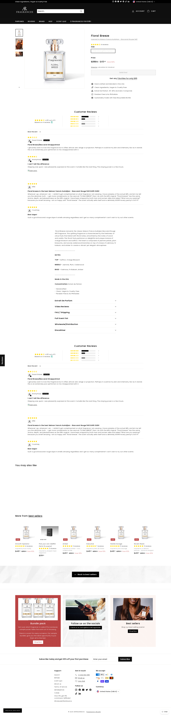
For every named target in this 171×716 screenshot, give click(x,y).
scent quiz (58, 681)
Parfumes (19, 21)
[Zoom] (54, 58)
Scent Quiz (61, 21)
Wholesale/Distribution (66, 324)
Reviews (31, 21)
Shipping (94, 67)
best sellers (35, 515)
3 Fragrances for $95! (80, 21)
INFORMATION (59, 690)
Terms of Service (60, 687)
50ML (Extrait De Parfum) (103, 51)
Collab (56, 693)
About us (57, 684)
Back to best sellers (87, 574)
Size (93, 47)
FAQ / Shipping (62, 312)
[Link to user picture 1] (32, 174)
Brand (42, 21)
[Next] (19, 86)
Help (50, 21)
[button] (96, 44)
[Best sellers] (133, 609)
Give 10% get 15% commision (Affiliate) (62, 697)
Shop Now (38, 642)
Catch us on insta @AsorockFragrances (85, 627)
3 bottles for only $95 (127, 78)
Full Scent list (61, 318)
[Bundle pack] (38, 609)
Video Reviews (62, 306)
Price (93, 58)
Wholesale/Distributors (63, 701)
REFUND (57, 678)
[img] (32, 137)
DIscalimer (60, 330)
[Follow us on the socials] (85, 609)
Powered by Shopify (93, 712)
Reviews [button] (2, 360)
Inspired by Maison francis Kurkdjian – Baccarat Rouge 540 (114, 39)
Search (57, 675)
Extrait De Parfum (63, 300)
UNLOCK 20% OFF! (12, 710)
